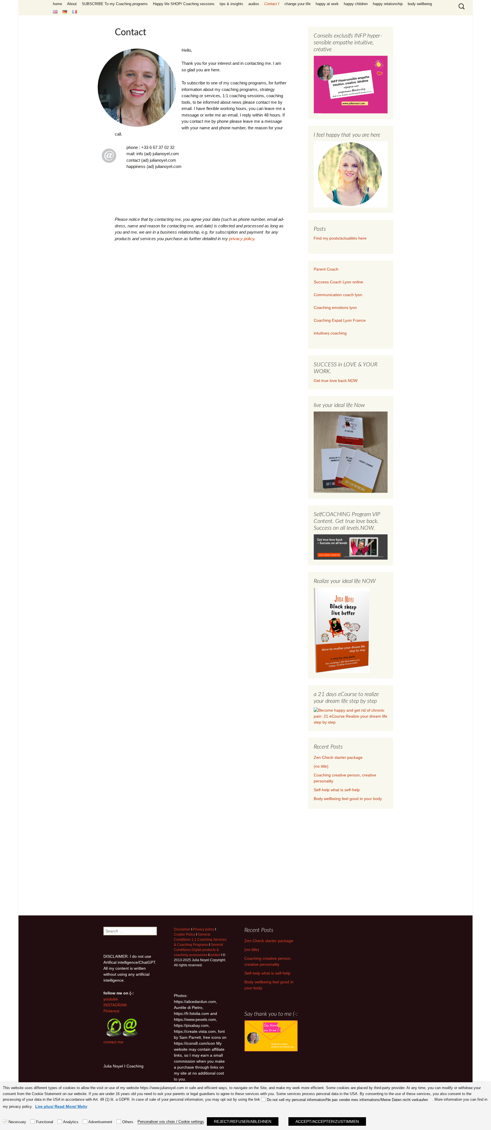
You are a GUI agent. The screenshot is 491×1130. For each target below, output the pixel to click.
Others (127, 1122)
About (72, 4)
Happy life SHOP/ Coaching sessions (184, 4)
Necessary (17, 1122)
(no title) (321, 766)
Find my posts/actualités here (340, 238)
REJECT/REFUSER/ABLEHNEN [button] (242, 1121)
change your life (297, 4)
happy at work (327, 4)
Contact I (271, 4)
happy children (356, 4)
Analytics (70, 1122)
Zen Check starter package (338, 757)
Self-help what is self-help (337, 790)
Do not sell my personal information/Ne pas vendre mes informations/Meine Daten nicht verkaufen (347, 1100)
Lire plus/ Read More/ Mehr (61, 1106)
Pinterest (111, 1011)
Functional (44, 1122)
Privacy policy (203, 929)
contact (214, 955)
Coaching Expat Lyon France (340, 320)
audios (253, 4)
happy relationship (388, 4)
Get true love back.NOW (335, 380)
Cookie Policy (184, 934)
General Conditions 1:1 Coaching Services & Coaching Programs (200, 939)
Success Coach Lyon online (338, 282)
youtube (110, 999)
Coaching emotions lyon (335, 307)
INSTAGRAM (115, 1005)
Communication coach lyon (338, 294)
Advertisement (100, 1122)
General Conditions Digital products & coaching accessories (198, 950)
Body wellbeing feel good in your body (348, 798)
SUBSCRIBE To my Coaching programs (115, 4)
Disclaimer (182, 929)
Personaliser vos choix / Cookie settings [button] (171, 1121)
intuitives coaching (330, 333)
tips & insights (231, 4)
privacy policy (241, 238)
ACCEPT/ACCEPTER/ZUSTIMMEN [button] (327, 1121)
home (57, 4)
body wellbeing (420, 4)
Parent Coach (327, 269)
